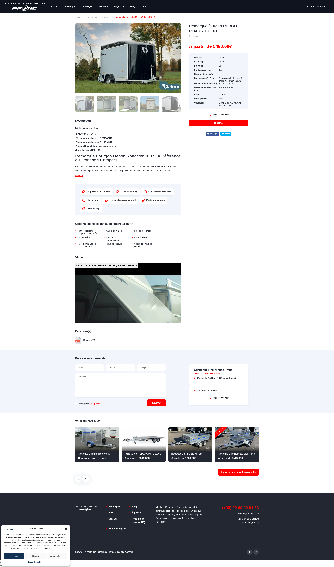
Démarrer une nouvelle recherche (238, 472)
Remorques (71, 6)
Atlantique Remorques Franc (213, 370)
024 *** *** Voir (221, 115)
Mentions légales (117, 528)
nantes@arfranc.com (248, 513)
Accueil (54, 6)
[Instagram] (256, 552)
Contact (145, 6)
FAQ (110, 512)
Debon (105, 17)
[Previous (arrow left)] (1, 565)
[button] (66, 528)
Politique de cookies (34, 562)
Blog (132, 6)
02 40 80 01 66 (240, 508)
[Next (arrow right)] (3, 565)
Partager (213, 134)
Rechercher (92, 17)
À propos (136, 512)
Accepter (14, 556)
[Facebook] (249, 552)
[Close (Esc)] (1, 562)
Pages (117, 6)
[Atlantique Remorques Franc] (25, 6)
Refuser (35, 556)
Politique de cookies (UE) (138, 521)
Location (103, 6)
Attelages (88, 6)
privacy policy (94, 403)
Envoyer (156, 403)
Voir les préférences (57, 556)
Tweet (227, 134)
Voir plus (79, 175)
